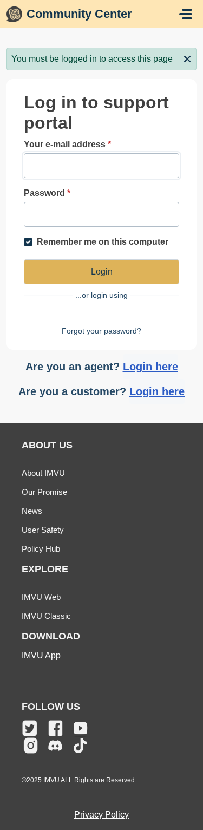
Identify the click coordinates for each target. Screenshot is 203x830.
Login (102, 271)
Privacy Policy (101, 814)
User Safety (43, 529)
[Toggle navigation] (186, 14)
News (32, 510)
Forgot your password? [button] (101, 330)
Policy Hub (41, 548)
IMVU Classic (46, 615)
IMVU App (41, 655)
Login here (150, 366)
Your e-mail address (67, 144)
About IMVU (43, 473)
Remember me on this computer (102, 241)
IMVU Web (41, 597)
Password (47, 193)
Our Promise (44, 491)
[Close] (187, 58)
